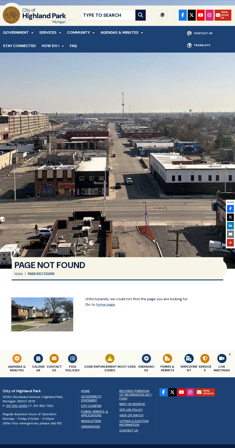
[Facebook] (183, 15)
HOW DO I (51, 45)
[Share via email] (230, 234)
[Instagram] (210, 15)
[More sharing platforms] (230, 242)
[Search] (140, 15)
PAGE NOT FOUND (41, 273)
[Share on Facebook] (230, 209)
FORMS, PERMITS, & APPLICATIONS (94, 413)
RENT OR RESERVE (132, 404)
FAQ (73, 45)
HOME (85, 391)
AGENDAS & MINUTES (120, 32)
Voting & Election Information (134, 423)
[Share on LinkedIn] (230, 226)
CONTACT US (128, 430)
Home (18, 273)
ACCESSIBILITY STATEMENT (91, 398)
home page (105, 304)
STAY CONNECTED (19, 45)
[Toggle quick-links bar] (230, 354)
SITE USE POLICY (131, 410)
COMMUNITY (79, 32)
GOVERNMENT (16, 32)
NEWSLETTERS (91, 421)
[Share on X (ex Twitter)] (230, 217)
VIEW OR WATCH (131, 415)
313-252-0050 (17, 406)
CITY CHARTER (91, 406)
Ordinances (90, 426)
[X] (192, 15)
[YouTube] (201, 15)
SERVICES (48, 32)
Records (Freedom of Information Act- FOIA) (135, 394)
